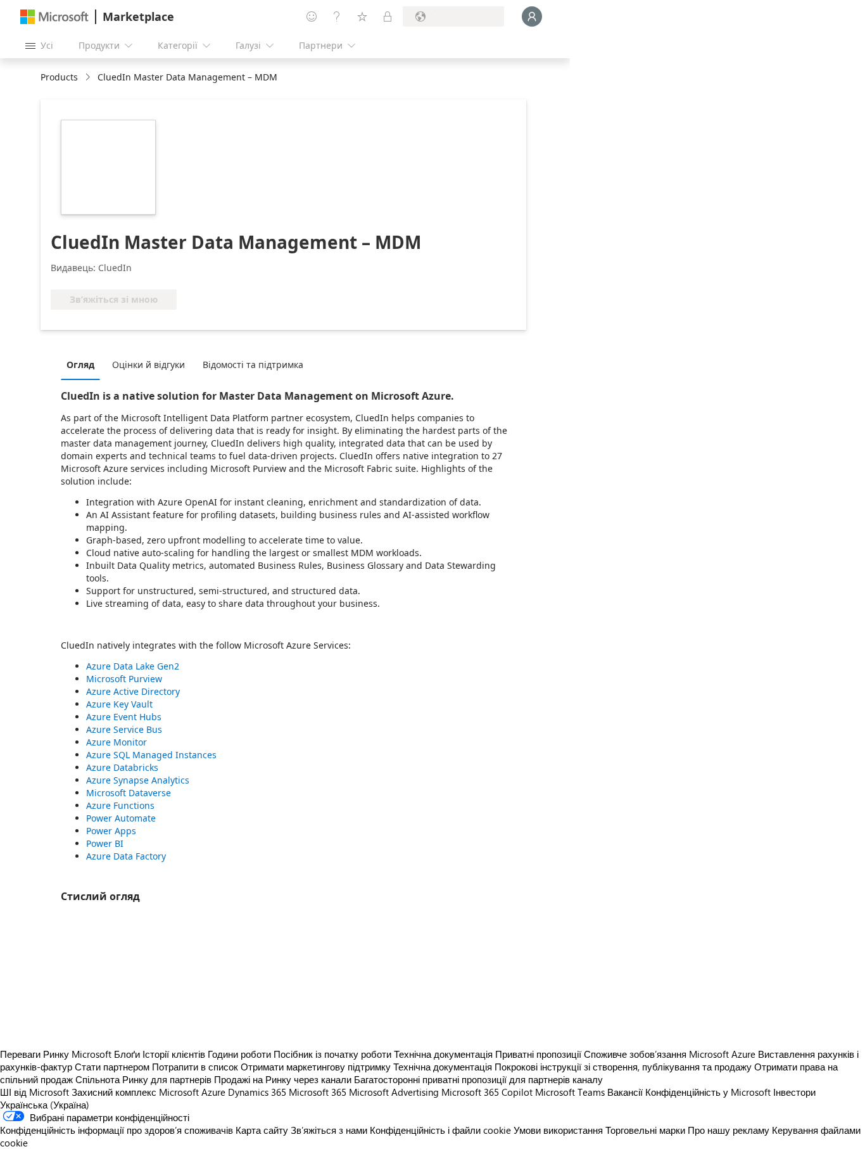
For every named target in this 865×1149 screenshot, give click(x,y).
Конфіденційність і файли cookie (440, 1130)
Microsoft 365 (317, 1092)
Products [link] (59, 77)
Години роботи (239, 1054)
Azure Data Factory (126, 856)
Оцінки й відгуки (148, 365)
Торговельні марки (645, 1130)
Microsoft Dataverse (128, 793)
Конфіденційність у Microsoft (708, 1092)
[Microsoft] (54, 17)
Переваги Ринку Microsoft (55, 1054)
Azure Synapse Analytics (137, 780)
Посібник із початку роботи (332, 1054)
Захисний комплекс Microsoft (135, 1092)
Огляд (80, 365)
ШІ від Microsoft (34, 1092)
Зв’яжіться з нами (329, 1130)
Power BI (104, 843)
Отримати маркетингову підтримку (316, 1066)
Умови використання (558, 1130)
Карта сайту (262, 1130)
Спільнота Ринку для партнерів (143, 1079)
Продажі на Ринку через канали (282, 1079)
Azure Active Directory (133, 691)
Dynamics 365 (257, 1092)
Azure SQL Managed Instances (151, 755)
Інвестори (794, 1092)
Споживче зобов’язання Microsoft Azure (671, 1054)
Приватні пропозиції (538, 1054)
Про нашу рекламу (728, 1130)
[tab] (83, 364)
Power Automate (121, 818)
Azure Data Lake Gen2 (132, 666)
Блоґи (127, 1054)
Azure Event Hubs (123, 717)
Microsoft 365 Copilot (487, 1092)
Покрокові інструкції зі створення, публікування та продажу (623, 1066)
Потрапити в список (195, 1066)
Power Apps (111, 831)
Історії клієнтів (173, 1054)
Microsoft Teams (570, 1092)
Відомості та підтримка (253, 365)
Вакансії (625, 1092)
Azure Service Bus (124, 729)
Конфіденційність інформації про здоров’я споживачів (116, 1130)
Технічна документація (443, 1054)
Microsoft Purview (124, 679)
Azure (213, 1092)
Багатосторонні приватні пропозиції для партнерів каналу (478, 1079)
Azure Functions (120, 805)
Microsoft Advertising (394, 1092)
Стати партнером (112, 1066)
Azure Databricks (122, 767)
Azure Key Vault (119, 704)
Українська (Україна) (44, 1104)
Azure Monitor (116, 742)
